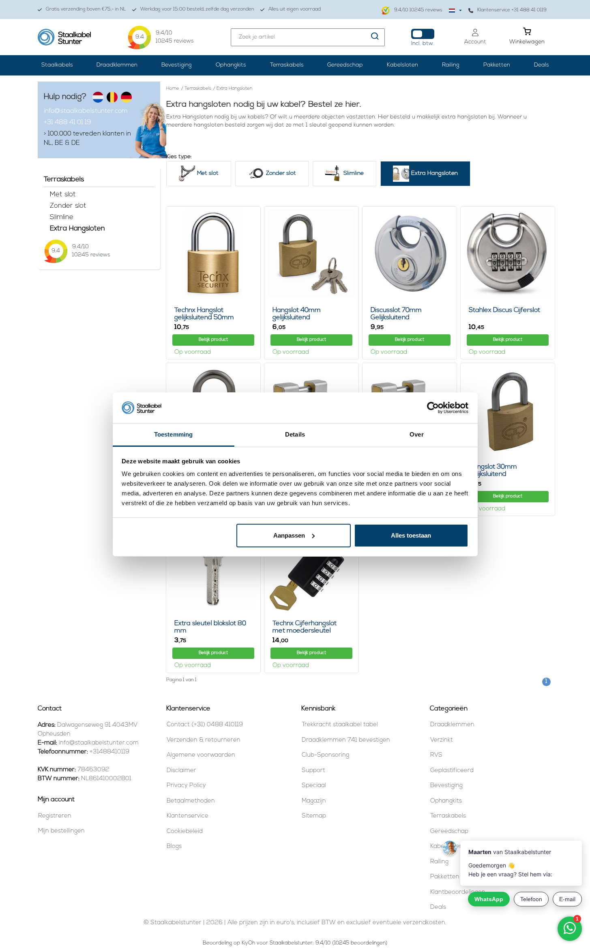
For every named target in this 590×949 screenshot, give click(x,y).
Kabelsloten (402, 65)
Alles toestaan (411, 535)
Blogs (174, 847)
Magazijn (314, 801)
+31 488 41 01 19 (67, 122)
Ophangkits (231, 65)
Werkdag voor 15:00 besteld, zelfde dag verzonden (197, 9)
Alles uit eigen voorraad (294, 9)
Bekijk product (213, 340)
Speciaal (314, 786)
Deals (541, 65)
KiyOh (248, 943)
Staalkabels (57, 65)
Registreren (54, 816)
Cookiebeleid (185, 831)
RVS (436, 755)
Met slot (63, 194)
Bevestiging (176, 65)
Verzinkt (441, 740)
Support (313, 771)
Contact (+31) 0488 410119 (205, 725)
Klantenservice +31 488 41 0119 (512, 10)
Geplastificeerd (452, 771)
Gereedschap (345, 65)
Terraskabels (287, 65)
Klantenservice (187, 816)
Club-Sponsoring (325, 755)
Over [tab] (416, 434)
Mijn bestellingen (61, 831)
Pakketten (496, 65)
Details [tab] (295, 434)
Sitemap (314, 816)
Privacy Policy (186, 786)
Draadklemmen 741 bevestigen (346, 740)
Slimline (61, 217)
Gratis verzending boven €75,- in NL (86, 9)
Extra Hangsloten (77, 228)
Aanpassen (289, 535)
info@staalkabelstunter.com (86, 111)
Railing (450, 65)
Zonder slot (68, 205)
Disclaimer (181, 771)
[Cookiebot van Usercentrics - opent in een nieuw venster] (432, 408)
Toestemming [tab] (173, 434)
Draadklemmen (117, 65)
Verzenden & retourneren (203, 740)
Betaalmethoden (191, 801)
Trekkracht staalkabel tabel (340, 725)
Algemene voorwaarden (201, 755)
